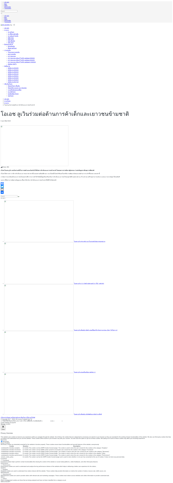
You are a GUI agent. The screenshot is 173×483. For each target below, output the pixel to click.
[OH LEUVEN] (5, 25)
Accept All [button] (13, 422)
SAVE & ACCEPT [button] (5, 481)
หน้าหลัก (6, 2)
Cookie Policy (58, 421)
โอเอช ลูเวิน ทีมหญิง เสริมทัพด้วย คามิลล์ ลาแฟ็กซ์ (88, 414)
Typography (7, 8)
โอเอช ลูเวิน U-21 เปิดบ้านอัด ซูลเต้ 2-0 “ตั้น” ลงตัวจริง (89, 283)
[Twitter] (86, 186)
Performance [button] (4, 463)
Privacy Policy (46, 421)
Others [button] (3, 477)
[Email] (86, 189)
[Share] (86, 192)
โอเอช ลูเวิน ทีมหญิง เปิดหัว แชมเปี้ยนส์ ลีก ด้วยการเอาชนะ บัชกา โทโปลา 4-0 (95, 330)
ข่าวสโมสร (7, 101)
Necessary (6, 441)
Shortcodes (7, 7)
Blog (5, 4)
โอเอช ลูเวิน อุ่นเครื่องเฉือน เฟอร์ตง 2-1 (85, 372)
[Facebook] (86, 183)
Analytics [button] (3, 468)
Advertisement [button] (5, 472)
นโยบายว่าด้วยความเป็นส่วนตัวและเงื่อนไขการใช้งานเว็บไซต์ (18, 417)
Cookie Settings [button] (5, 422)
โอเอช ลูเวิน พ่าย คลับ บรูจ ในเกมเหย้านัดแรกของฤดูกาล (89, 241)
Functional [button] (4, 458)
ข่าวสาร (6, 103)
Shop (5, 5)
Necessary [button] (4, 440)
